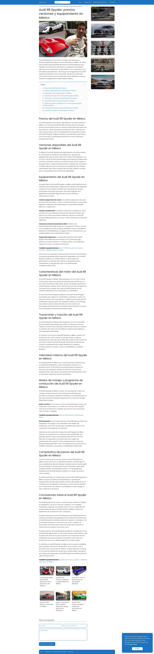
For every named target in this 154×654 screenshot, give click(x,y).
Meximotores (42, 2)
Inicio (79, 2)
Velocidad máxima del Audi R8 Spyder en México (59, 101)
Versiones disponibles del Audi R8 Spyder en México (60, 91)
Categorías (87, 2)
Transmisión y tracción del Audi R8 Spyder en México (60, 98)
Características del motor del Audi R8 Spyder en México (61, 96)
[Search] (68, 2)
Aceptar (137, 648)
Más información (132, 644)
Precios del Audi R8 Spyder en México (55, 88)
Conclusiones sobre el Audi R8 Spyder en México (59, 110)
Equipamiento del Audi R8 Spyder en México (57, 93)
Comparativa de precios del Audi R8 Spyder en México (61, 108)
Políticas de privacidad (100, 2)
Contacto (112, 2)
